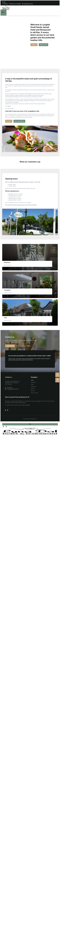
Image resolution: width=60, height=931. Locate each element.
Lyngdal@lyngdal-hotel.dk (28, 3)
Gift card (33, 390)
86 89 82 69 (5, 3)
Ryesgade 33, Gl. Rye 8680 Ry (15, 3)
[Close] (30, 424)
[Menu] (3, 13)
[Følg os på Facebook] (3, 2)
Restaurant (33, 382)
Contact (32, 388)
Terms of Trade (34, 392)
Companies (33, 386)
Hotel (32, 384)
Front (32, 380)
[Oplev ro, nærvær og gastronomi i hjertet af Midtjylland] (5, 9)
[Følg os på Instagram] (5, 2)
